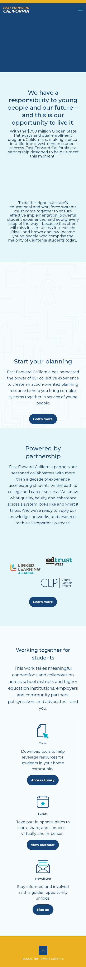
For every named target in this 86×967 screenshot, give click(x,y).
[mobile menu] (80, 9)
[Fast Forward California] (16, 9)
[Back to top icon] (43, 950)
